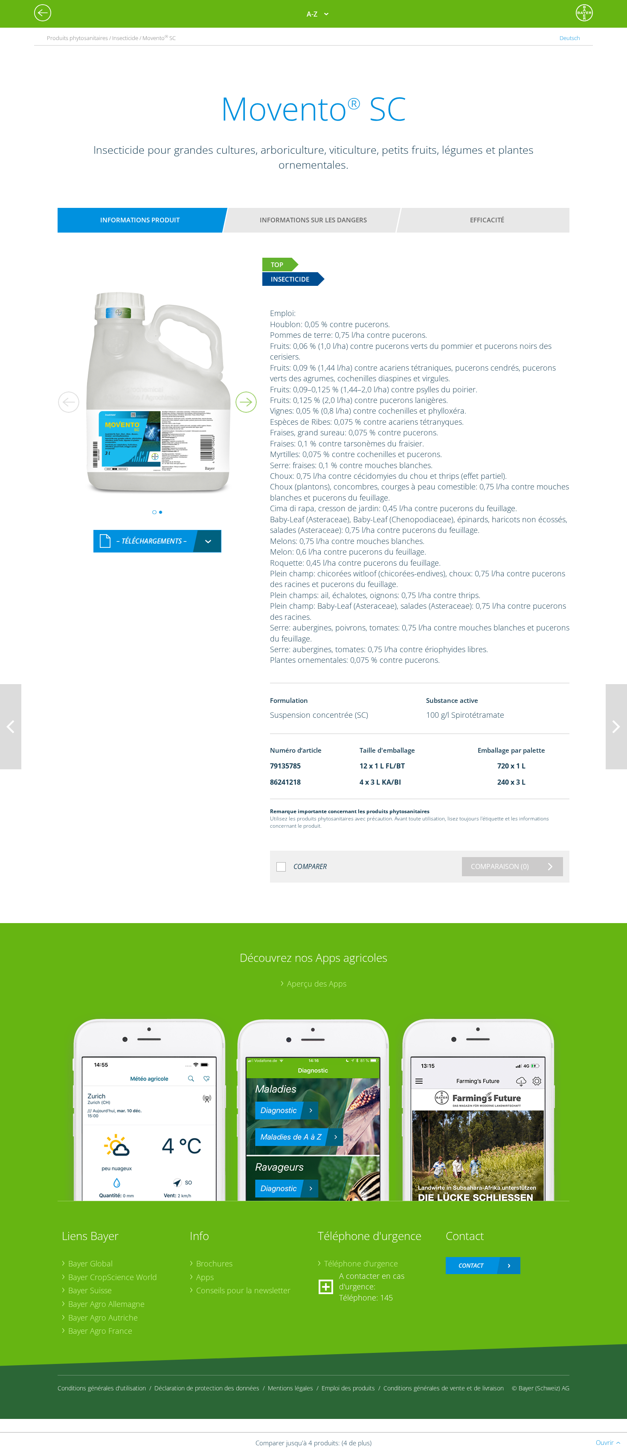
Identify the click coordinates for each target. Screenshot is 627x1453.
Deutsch (570, 38)
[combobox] (157, 541)
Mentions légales (290, 1388)
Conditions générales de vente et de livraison (443, 1388)
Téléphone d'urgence (361, 1263)
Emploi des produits (348, 1388)
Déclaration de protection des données (206, 1388)
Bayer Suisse (90, 1290)
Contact (471, 1265)
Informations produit (140, 220)
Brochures (214, 1263)
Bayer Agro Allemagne (106, 1304)
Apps (205, 1277)
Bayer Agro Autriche (103, 1317)
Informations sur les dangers (313, 220)
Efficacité (487, 220)
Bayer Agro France (100, 1331)
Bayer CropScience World (112, 1277)
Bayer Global (90, 1263)
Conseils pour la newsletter (243, 1290)
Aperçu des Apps (316, 983)
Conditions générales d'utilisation (102, 1388)
